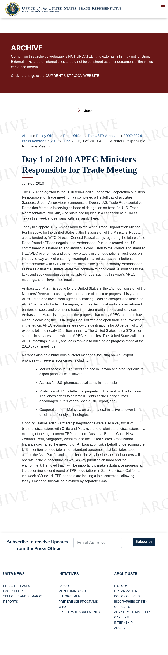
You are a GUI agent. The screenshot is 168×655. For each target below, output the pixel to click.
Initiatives (69, 574)
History (121, 586)
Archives (122, 628)
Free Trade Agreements (79, 612)
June (67, 141)
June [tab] (88, 110)
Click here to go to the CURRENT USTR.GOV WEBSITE (55, 76)
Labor (64, 586)
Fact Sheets (13, 591)
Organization (125, 591)
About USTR (126, 574)
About (27, 135)
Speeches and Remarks (22, 596)
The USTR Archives (103, 135)
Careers (121, 617)
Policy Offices (47, 135)
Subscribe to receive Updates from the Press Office (37, 545)
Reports (10, 601)
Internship (123, 622)
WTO (62, 607)
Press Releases (16, 586)
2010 (55, 141)
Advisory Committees (132, 612)
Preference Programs (78, 601)
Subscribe (143, 541)
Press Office (73, 135)
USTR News (14, 574)
